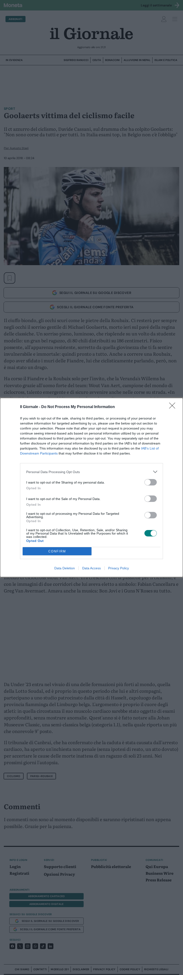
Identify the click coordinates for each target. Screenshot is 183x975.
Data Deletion (64, 568)
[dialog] (91, 487)
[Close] (173, 407)
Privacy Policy (118, 568)
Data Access (91, 568)
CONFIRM (57, 551)
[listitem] (91, 471)
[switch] (150, 482)
